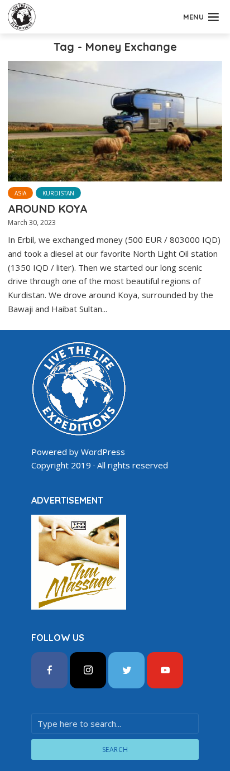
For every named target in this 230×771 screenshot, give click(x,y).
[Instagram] (88, 670)
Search (115, 749)
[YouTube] (165, 670)
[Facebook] (49, 670)
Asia (20, 193)
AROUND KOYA (48, 209)
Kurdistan (58, 193)
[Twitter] (126, 670)
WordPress (103, 451)
